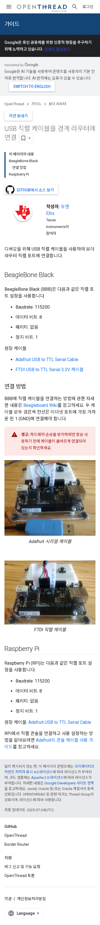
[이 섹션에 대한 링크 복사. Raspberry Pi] (45, 649)
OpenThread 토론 (19, 875)
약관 (8, 899)
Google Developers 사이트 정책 (69, 783)
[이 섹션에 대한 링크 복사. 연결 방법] (31, 387)
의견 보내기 (18, 116)
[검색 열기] (74, 6)
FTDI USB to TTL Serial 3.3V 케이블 (50, 369)
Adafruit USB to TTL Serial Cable (47, 359)
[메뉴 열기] (8, 6)
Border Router (16, 844)
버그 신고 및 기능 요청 (22, 866)
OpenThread (14, 104)
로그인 (87, 6)
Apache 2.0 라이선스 (47, 777)
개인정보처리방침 (31, 899)
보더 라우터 (57, 104)
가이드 (11, 24)
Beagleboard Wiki (40, 405)
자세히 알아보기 (57, 49)
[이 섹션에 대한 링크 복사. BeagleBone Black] (59, 275)
